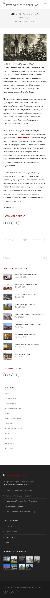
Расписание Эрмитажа (14, 506)
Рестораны (9, 443)
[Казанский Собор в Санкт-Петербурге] (6, 567)
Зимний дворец (29, 21)
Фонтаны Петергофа (22, 354)
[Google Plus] (17, 223)
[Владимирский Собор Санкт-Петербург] (37, 559)
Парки (7, 433)
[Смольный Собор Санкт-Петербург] (6, 559)
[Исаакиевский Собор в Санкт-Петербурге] (29, 567)
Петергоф (9, 438)
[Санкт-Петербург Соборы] (22, 559)
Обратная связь (12, 532)
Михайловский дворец (13, 428)
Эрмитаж (8, 423)
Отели (7, 413)
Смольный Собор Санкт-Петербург (19, 490)
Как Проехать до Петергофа (25, 305)
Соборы (8, 393)
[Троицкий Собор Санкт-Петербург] (22, 567)
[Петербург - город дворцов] (20, 4)
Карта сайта (10, 537)
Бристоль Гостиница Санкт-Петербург (29, 315)
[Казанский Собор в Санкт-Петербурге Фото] (14, 559)
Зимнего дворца (22, 138)
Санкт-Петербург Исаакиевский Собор (20, 512)
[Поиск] (44, 258)
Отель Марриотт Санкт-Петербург (27, 344)
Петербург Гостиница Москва (25, 295)
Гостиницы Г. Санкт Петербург (26, 285)
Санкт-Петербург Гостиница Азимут (28, 325)
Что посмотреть (11, 398)
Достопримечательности (15, 418)
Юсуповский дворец (13, 408)
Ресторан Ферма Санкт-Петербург (19, 496)
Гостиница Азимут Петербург (25, 275)
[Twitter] (11, 223)
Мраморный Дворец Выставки (25, 334)
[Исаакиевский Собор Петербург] (29, 559)
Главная (18, 21)
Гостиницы (9, 448)
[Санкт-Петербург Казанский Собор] (14, 567)
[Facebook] (5, 223)
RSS (7, 542)
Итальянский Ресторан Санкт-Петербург (21, 501)
